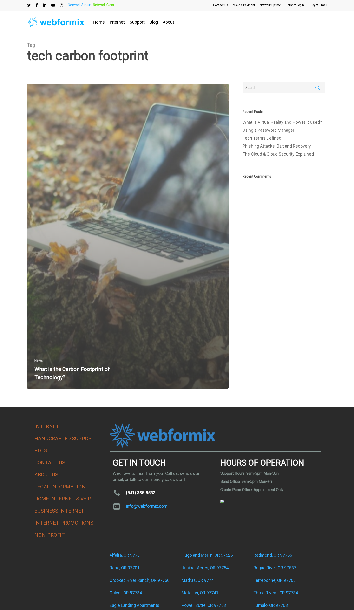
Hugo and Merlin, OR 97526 (207, 555)
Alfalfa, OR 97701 (126, 555)
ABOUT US (46, 475)
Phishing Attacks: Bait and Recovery (277, 146)
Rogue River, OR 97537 (274, 567)
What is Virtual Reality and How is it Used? (282, 122)
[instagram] (61, 5)
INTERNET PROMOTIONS (63, 523)
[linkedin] (44, 5)
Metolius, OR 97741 (200, 592)
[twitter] (29, 5)
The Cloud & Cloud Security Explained (278, 154)
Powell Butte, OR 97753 (204, 605)
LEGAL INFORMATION (59, 487)
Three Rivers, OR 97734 (275, 592)
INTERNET (46, 426)
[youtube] (53, 5)
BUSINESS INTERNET (59, 511)
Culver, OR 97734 (126, 592)
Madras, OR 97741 (199, 580)
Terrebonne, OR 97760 (274, 580)
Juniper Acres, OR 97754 (205, 567)
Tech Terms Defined (262, 138)
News (38, 360)
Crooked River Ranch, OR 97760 (140, 580)
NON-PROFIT (49, 535)
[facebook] (37, 5)
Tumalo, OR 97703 (270, 605)
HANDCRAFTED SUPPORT (64, 438)
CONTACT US (49, 463)
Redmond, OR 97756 (272, 555)
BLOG (40, 450)
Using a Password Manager (268, 130)
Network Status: (91, 5)
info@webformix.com (147, 506)
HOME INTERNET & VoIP (62, 499)
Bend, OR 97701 (125, 567)
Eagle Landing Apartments (134, 605)
